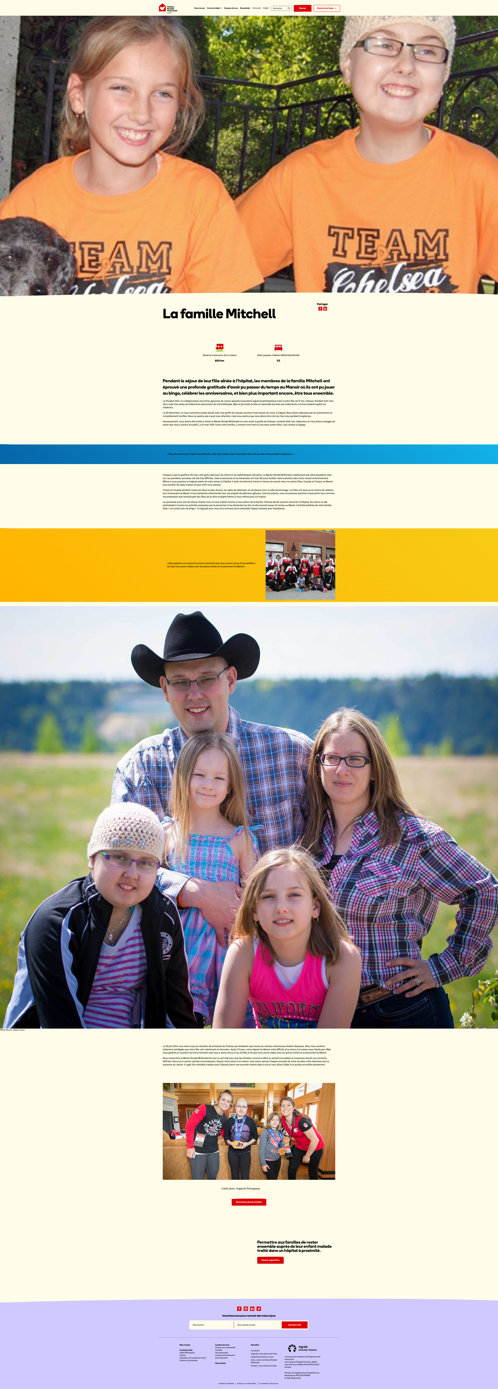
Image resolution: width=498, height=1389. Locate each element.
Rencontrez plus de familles (249, 1202)
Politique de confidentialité (246, 1383)
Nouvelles (255, 1345)
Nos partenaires (221, 1353)
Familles (218, 1350)
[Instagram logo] (246, 1308)
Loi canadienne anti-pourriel (268, 1383)
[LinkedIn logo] (252, 1308)
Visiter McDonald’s (187, 1353)
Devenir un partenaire (189, 1360)
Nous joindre (245, 8)
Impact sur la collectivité (225, 1347)
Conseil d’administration (225, 1355)
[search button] (289, 8)
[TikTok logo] (259, 1308)
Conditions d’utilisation (226, 1383)
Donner (302, 8)
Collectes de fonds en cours (262, 1357)
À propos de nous (231, 8)
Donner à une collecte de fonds (264, 1366)
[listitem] (320, 308)
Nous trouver (199, 8)
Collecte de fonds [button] (325, 8)
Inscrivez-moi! (294, 1325)
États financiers (221, 1358)
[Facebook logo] (239, 1308)
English (266, 8)
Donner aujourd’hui (270, 1260)
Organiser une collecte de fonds (193, 1358)
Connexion (255, 1350)
